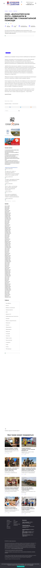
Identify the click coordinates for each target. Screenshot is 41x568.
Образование (8, 327)
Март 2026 (7, 211)
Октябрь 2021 (7, 274)
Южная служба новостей (10, 33)
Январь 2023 (7, 256)
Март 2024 (7, 240)
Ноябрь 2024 (7, 230)
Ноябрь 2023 (7, 244)
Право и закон (9, 338)
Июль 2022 (7, 263)
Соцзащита (8, 342)
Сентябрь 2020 (8, 289)
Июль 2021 (7, 278)
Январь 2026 (7, 214)
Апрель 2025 (7, 224)
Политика (8, 335)
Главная (8, 520)
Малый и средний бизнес (11, 320)
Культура (7, 318)
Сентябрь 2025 (8, 218)
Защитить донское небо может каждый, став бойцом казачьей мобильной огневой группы (29, 469)
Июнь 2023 (7, 250)
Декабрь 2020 (8, 286)
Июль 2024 (7, 235)
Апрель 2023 (7, 253)
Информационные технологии (12, 316)
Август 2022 (7, 262)
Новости (8, 523)
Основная (8, 333)
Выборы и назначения (10, 307)
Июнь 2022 (7, 265)
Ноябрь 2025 (7, 216)
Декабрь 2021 (7, 272)
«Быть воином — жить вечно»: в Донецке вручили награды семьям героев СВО (12, 469)
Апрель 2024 (7, 239)
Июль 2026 (7, 207)
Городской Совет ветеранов (17, 525)
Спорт (7, 344)
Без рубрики (8, 303)
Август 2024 (7, 234)
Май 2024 (7, 237)
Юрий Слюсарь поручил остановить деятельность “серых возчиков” (27, 488)
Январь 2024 (7, 242)
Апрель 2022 (7, 267)
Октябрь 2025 (8, 217)
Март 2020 (7, 295)
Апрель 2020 (7, 294)
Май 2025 (7, 223)
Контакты (8, 528)
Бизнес (7, 305)
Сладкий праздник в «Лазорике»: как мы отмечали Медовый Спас (28, 449)
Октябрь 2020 (8, 288)
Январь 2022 (7, 270)
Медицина (8, 322)
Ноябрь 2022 (7, 259)
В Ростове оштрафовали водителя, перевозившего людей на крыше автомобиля (12, 195)
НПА (14, 520)
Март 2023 (7, 254)
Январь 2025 (7, 228)
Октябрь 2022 (8, 260)
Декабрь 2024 (8, 229)
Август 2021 (7, 276)
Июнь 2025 (7, 222)
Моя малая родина (16, 522)
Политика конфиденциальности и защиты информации (14, 550)
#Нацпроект (9, 521)
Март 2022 (7, 268)
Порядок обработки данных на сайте (17, 548)
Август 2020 (7, 291)
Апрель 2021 (7, 281)
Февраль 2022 (8, 269)
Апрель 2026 (7, 210)
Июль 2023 (7, 249)
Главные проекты (9, 309)
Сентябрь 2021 (8, 275)
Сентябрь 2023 (8, 247)
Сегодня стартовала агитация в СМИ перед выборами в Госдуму (12, 180)
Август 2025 (7, 220)
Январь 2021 (7, 285)
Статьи (7, 346)
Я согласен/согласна (20, 566)
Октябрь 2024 (8, 231)
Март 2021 (7, 282)
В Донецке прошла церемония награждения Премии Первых (12, 488)
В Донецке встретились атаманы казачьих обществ (11, 508)
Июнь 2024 (7, 236)
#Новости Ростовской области (11, 167)
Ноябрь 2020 (7, 287)
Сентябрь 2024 (8, 233)
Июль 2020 (7, 292)
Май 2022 (7, 266)
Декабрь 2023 (8, 243)
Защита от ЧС (8, 314)
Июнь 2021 (7, 279)
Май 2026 (7, 209)
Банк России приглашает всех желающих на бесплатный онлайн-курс (12, 158)
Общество (8, 52)
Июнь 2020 (7, 293)
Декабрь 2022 (8, 257)
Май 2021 (7, 280)
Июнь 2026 (7, 208)
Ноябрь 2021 (7, 273)
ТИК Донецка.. (8, 348)
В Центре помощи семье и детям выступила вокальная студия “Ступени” (28, 508)
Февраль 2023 (8, 255)
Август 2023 (7, 248)
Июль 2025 (7, 221)
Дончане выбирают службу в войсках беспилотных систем (11, 449)
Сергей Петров (8, 94)
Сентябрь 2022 (8, 261)
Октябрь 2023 (8, 246)
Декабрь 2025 (8, 215)
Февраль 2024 (8, 241)
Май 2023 (7, 252)
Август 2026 (7, 205)
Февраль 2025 (8, 227)
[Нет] (39, 565)
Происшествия (9, 340)
